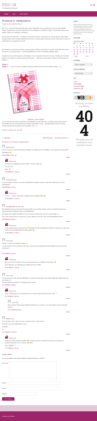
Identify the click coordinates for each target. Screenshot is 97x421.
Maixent (8, 319)
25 (83, 52)
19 (86, 50)
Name (4, 383)
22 (74, 52)
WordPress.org (78, 88)
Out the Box (11, 416)
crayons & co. (12, 130)
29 (74, 54)
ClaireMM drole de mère (13, 206)
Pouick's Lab (9, 4)
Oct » (87, 56)
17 (80, 50)
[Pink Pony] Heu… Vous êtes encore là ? (56, 138)
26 (86, 52)
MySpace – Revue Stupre (36, 119)
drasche (8, 147)
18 (83, 50)
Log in (75, 81)
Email (4, 388)
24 (80, 52)
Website (4, 394)
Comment (5, 363)
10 (80, 47)
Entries (77, 84)
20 (89, 50)
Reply (68, 157)
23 (77, 52)
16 (77, 50)
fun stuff (19, 130)
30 (77, 54)
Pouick (20, 24)
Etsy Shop (24, 14)
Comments (79, 86)
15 (74, 50)
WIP (14, 14)
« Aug (75, 56)
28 (92, 52)
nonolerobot (9, 180)
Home (6, 14)
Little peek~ (6, 138)
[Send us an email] (91, 4)
